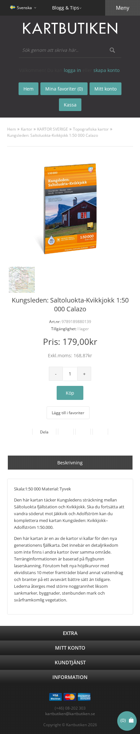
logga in (72, 70)
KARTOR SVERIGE (52, 129)
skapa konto (106, 70)
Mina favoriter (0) (64, 89)
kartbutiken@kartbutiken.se (70, 713)
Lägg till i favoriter (68, 413)
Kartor (26, 129)
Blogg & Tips (65, 8)
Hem (11, 129)
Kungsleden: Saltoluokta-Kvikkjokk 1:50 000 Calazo (52, 135)
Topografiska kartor (91, 129)
